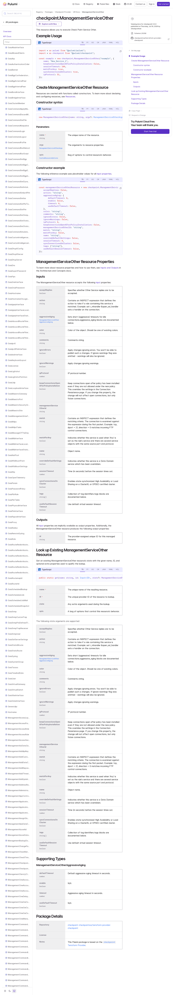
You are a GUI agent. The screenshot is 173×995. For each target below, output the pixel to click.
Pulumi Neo (104, 4)
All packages (12, 22)
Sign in (152, 4)
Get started (163, 4)
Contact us (140, 4)
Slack (118, 4)
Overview (7, 31)
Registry (89, 4)
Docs (77, 4)
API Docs (7, 36)
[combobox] (16, 13)
